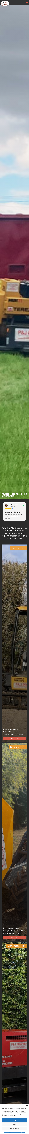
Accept (14, 1120)
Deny (14, 1124)
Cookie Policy (7, 1132)
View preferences (14, 1128)
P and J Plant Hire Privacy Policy (17, 1132)
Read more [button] (7, 518)
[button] (26, 1105)
